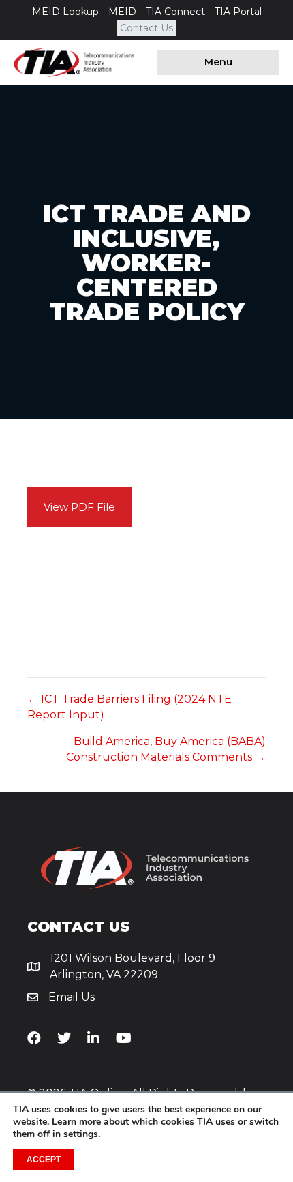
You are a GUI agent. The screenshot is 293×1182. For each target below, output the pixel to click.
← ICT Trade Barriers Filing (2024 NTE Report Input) (129, 707)
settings (80, 1134)
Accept (44, 1159)
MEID (122, 11)
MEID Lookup (65, 11)
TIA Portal (238, 11)
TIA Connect (175, 11)
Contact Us (146, 28)
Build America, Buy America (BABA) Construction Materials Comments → (166, 749)
